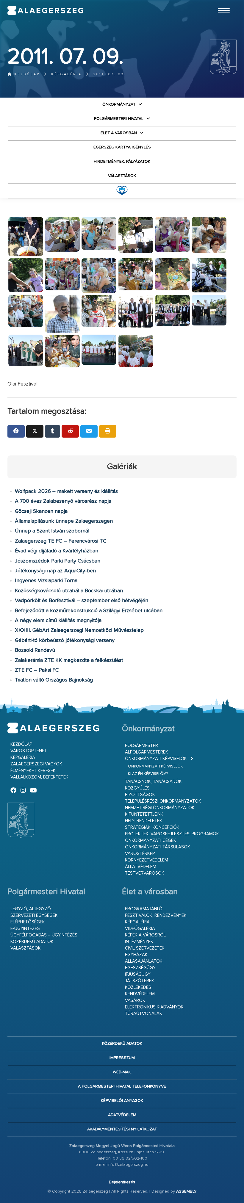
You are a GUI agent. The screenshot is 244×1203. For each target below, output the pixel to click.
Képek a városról (145, 935)
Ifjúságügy (138, 974)
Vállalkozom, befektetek (39, 777)
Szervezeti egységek (34, 915)
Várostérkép (140, 853)
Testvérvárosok (144, 873)
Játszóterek (139, 981)
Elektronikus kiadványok (154, 1007)
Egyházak (136, 955)
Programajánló (143, 909)
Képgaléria (66, 74)
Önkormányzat (118, 104)
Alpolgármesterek (146, 752)
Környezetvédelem (146, 860)
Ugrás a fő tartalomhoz (222, 2)
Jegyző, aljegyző (30, 909)
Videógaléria (140, 928)
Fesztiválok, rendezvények (156, 915)
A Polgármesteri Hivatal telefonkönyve (122, 1086)
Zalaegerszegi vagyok (36, 764)
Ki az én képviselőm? (148, 774)
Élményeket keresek (33, 770)
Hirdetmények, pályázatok (122, 161)
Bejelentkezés (122, 1182)
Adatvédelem (122, 1115)
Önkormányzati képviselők (156, 758)
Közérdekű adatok (32, 941)
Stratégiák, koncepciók (152, 827)
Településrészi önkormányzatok (163, 801)
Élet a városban (119, 133)
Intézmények (139, 941)
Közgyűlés (137, 788)
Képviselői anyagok (122, 1101)
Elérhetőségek (27, 922)
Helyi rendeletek (143, 821)
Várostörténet (28, 751)
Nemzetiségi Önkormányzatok (160, 808)
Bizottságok (140, 794)
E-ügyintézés (25, 928)
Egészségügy (140, 968)
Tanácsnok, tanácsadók (153, 781)
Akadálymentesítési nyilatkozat (122, 1129)
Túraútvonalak (143, 1013)
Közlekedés (138, 987)
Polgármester (141, 745)
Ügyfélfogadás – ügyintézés (43, 935)
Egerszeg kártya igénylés (122, 147)
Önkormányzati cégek (150, 840)
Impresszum (122, 1058)
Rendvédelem (140, 994)
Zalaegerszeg (45, 10)
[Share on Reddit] (70, 431)
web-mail (122, 1072)
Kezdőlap (26, 74)
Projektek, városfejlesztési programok (172, 834)
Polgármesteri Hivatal (118, 119)
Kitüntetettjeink (144, 814)
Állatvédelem (140, 866)
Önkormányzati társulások (157, 847)
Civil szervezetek (145, 948)
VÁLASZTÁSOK (122, 176)
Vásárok (135, 1000)
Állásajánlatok (143, 961)
